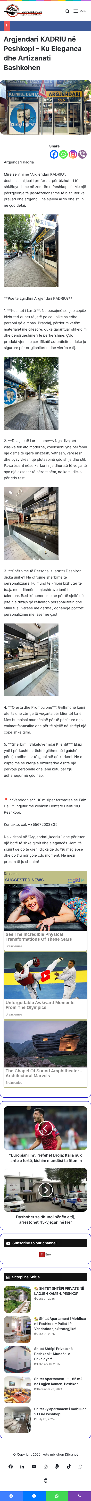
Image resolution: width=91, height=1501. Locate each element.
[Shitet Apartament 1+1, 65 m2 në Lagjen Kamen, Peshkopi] (17, 1389)
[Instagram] (73, 154)
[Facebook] (54, 154)
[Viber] (82, 154)
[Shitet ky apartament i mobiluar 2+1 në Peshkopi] (17, 1420)
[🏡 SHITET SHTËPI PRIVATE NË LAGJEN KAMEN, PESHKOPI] (17, 1299)
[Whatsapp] (63, 154)
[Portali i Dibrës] (23, 10)
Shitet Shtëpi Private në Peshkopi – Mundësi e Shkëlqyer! (53, 1354)
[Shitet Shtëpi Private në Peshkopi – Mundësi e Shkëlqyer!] (17, 1359)
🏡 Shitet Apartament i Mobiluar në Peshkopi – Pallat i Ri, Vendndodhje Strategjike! (60, 1323)
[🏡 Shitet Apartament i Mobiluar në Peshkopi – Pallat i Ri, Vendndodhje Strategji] (17, 1329)
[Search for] (67, 12)
